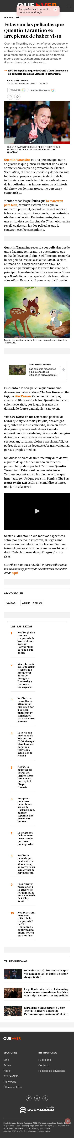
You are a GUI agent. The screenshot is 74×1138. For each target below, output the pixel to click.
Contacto (43, 1065)
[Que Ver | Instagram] (37, 1098)
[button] (69, 6)
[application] (37, 511)
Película (10, 603)
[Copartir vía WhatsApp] (10, 97)
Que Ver (8, 17)
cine (17, 17)
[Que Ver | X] (28, 1098)
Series (7, 1065)
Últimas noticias (12, 1087)
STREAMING (11, 1076)
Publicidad (44, 1059)
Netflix (7, 1070)
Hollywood (9, 1081)
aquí (15, 573)
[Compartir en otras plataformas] (17, 97)
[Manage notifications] (67, 1121)
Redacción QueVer (17, 81)
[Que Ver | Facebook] (45, 1098)
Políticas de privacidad (51, 1070)
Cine (6, 1059)
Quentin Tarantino (17, 159)
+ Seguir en (15, 90)
